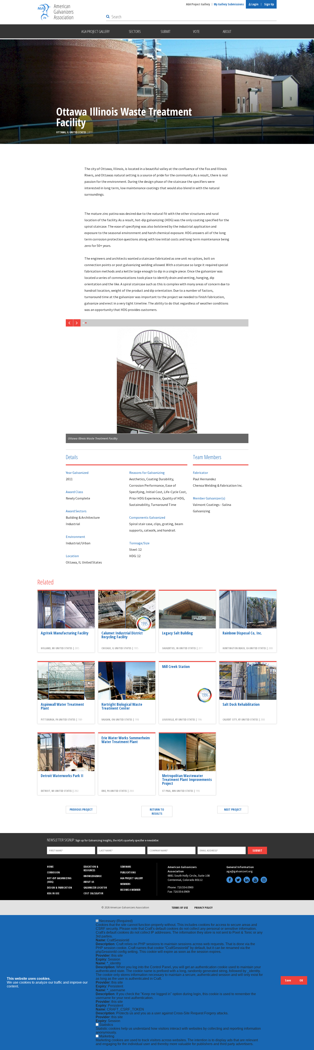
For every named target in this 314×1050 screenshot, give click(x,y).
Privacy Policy (203, 907)
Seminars (125, 866)
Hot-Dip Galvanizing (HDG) (59, 880)
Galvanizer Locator (95, 887)
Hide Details (275, 982)
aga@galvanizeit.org (239, 871)
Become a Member (130, 890)
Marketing (106, 1036)
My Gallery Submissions (229, 4)
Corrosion (53, 872)
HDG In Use (53, 893)
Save (288, 980)
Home (50, 866)
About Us (89, 882)
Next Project (233, 809)
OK (301, 980)
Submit (257, 850)
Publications (128, 872)
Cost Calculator (93, 893)
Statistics (106, 1025)
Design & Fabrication (59, 887)
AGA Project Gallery (198, 4)
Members (125, 884)
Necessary (116, 921)
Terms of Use (180, 907)
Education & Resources (91, 868)
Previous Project (81, 809)
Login (254, 4)
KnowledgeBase (92, 876)
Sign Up (269, 4)
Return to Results (157, 811)
